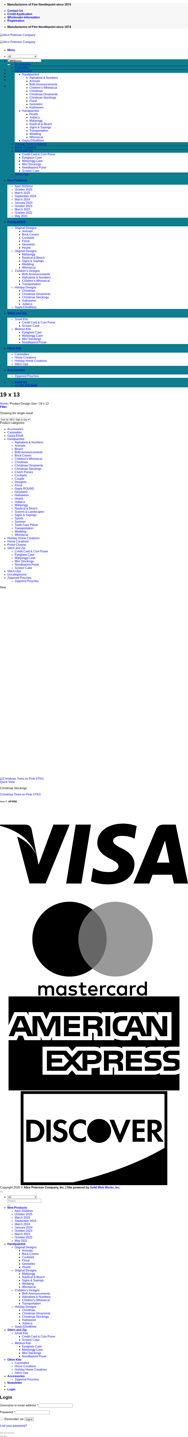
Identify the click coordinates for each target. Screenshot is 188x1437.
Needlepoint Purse (34, 167)
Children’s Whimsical (43, 87)
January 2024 (23, 202)
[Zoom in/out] (1, 1433)
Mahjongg (35, 120)
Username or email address (19, 1405)
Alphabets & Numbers (43, 77)
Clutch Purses (24, 472)
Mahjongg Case (32, 160)
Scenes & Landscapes (29, 511)
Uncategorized (16, 574)
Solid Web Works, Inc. (105, 1187)
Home (4, 403)
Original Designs (26, 227)
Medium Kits (23, 329)
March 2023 (22, 209)
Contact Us (15, 10)
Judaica (34, 117)
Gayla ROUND (24, 488)
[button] (11, 50)
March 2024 (22, 199)
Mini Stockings (31, 164)
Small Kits (21, 319)
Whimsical (36, 137)
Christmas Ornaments (43, 94)
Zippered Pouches (27, 376)
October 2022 (23, 212)
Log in (29, 1419)
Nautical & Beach (40, 124)
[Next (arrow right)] (5, 1436)
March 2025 (22, 192)
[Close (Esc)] (12, 1433)
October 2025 (23, 189)
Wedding (35, 133)
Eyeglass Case (32, 157)
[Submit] (8, 64)
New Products (17, 180)
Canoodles (22, 67)
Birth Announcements (43, 84)
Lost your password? (13, 1425)
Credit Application (19, 14)
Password (7, 1412)
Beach (19, 448)
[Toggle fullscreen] (5, 1433)
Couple (19, 478)
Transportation (38, 130)
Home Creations (25, 147)
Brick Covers (30, 234)
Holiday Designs (25, 287)
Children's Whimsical (28, 458)
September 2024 (25, 196)
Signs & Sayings (40, 127)
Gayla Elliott (30, 140)
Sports (19, 518)
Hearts (33, 114)
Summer (20, 521)
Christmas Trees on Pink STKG (20, 794)
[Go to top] (1, 1191)
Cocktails (28, 237)
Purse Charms (16, 544)
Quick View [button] (7, 781)
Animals (34, 81)
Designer (21, 482)
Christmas (36, 91)
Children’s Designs (27, 270)
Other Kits (14, 348)
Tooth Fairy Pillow (26, 524)
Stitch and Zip (24, 151)
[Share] (8, 1433)
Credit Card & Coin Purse (38, 154)
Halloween (36, 107)
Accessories (23, 64)
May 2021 (21, 216)
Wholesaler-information (23, 17)
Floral (33, 100)
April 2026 (21, 186)
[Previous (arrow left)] (1, 1436)
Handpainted (23, 71)
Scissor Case (30, 170)
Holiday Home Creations (31, 144)
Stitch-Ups (21, 174)
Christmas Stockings (42, 97)
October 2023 (23, 206)
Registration (15, 20)
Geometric (36, 104)
